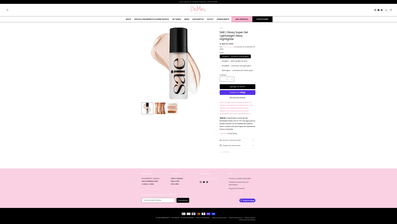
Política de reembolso (203, 218)
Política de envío (249, 218)
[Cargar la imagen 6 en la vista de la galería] (172, 108)
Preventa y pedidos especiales (240, 178)
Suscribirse (183, 200)
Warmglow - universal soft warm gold (237, 70)
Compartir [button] (226, 152)
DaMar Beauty (165, 218)
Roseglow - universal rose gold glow (236, 66)
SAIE (221, 28)
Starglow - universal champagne (235, 56)
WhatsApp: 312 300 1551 (209, 178)
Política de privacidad (219, 218)
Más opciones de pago (237, 97)
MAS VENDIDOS (242, 19)
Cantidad (223, 75)
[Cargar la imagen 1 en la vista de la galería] (147, 108)
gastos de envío (228, 47)
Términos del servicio (236, 218)
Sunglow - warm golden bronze (234, 61)
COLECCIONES (262, 19)
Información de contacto (247, 220)
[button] (7, 10)
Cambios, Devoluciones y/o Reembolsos (239, 183)
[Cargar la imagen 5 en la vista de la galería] (160, 108)
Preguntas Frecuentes (237, 188)
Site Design (175, 218)
